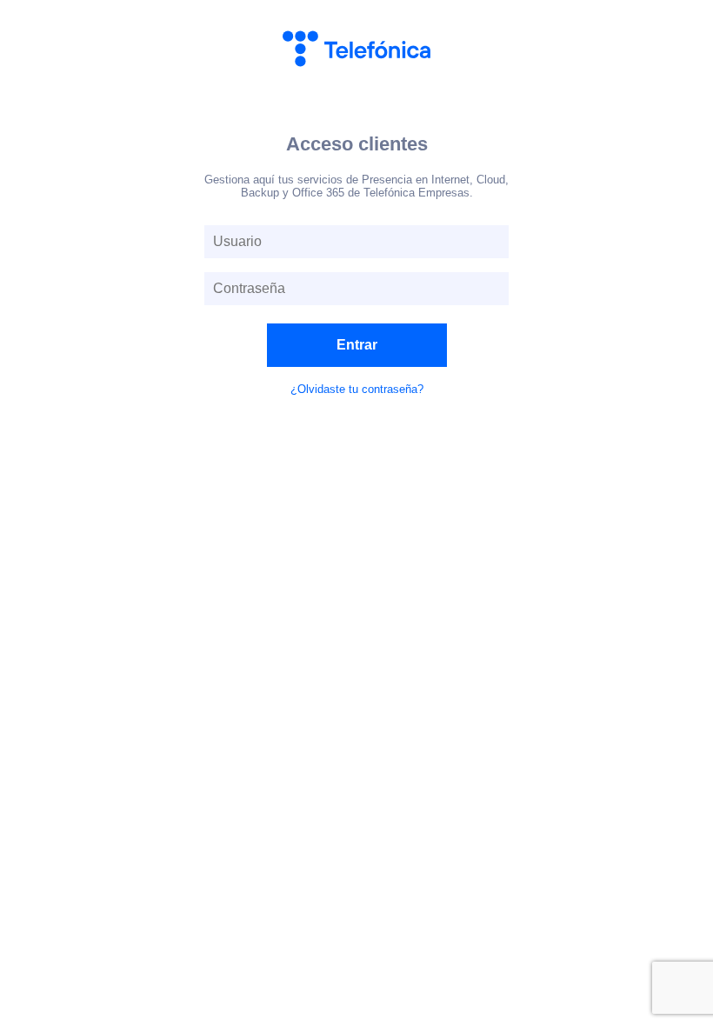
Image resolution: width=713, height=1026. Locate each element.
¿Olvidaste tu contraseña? (356, 389)
